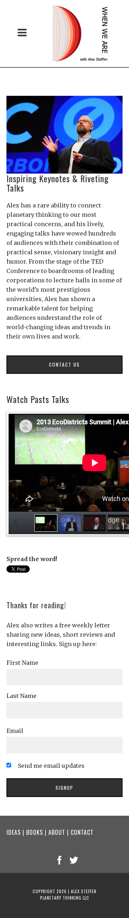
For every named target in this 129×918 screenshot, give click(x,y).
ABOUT (56, 832)
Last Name (21, 695)
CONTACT (82, 832)
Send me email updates (51, 765)
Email (14, 730)
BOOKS (34, 832)
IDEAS (13, 832)
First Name (22, 662)
